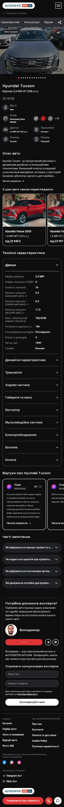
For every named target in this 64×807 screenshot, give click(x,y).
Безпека (11, 447)
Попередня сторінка (16, 13)
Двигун (10, 265)
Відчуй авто (9, 740)
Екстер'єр (12, 410)
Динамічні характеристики (25, 360)
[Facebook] (4, 762)
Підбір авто (9, 728)
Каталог (7, 723)
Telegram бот (14, 775)
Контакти (37, 729)
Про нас (37, 723)
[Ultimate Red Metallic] (43, 118)
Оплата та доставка (44, 735)
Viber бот (11, 781)
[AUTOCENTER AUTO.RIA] (18, 5)
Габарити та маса (18, 397)
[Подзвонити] (49, 801)
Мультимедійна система (23, 422)
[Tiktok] (12, 762)
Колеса (10, 460)
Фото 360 (8, 745)
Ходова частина (17, 385)
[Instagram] (19, 762)
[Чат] (58, 801)
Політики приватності (27, 694)
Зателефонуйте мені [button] (32, 702)
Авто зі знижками (13, 734)
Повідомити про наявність (23, 800)
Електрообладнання (21, 435)
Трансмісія (13, 372)
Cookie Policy (39, 740)
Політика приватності (45, 746)
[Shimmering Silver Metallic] (50, 118)
